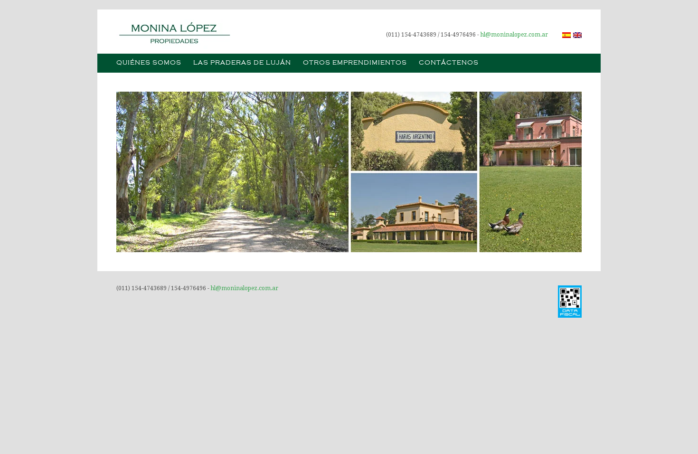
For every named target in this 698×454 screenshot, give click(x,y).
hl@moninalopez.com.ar (514, 34)
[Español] (566, 35)
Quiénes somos (148, 63)
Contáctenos (449, 63)
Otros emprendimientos (355, 63)
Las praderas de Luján (242, 63)
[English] (577, 35)
